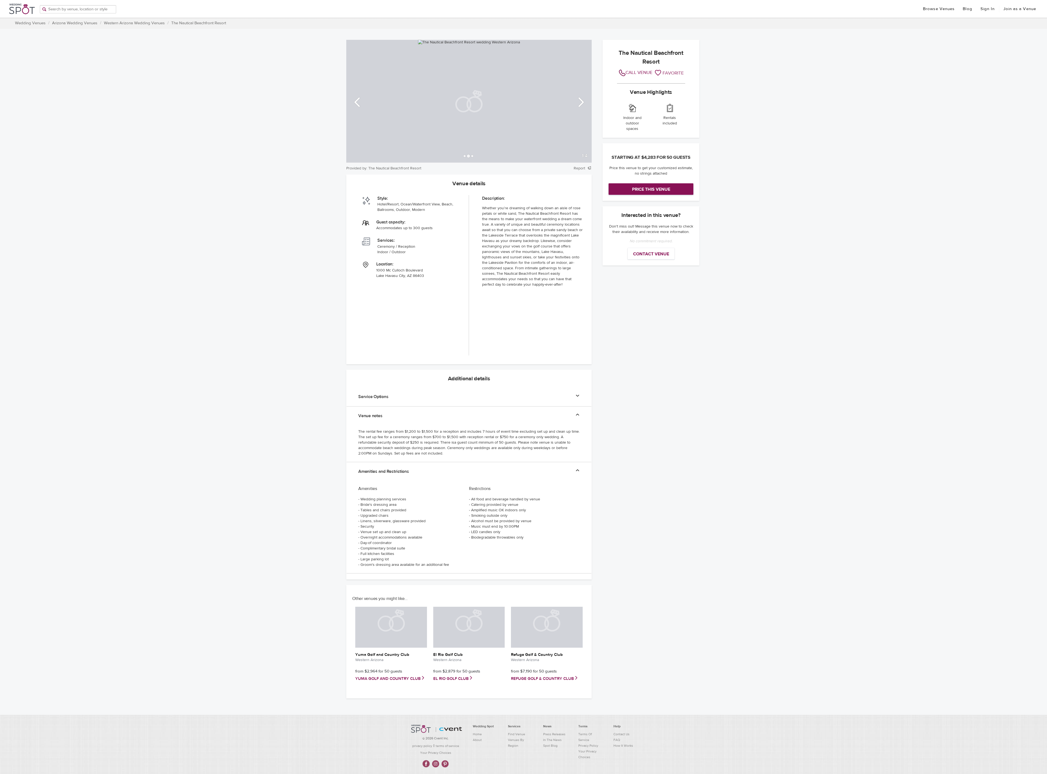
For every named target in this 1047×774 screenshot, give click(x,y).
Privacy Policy (588, 745)
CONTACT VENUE (651, 254)
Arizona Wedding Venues (74, 23)
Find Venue (516, 734)
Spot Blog (550, 745)
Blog (967, 8)
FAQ (616, 740)
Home (477, 734)
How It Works (623, 745)
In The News (552, 740)
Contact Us (621, 734)
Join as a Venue (1019, 8)
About (477, 740)
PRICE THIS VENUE (651, 189)
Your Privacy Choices (435, 753)
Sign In (987, 8)
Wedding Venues (30, 23)
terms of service (447, 746)
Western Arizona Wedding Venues (134, 23)
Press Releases (554, 734)
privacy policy (422, 746)
